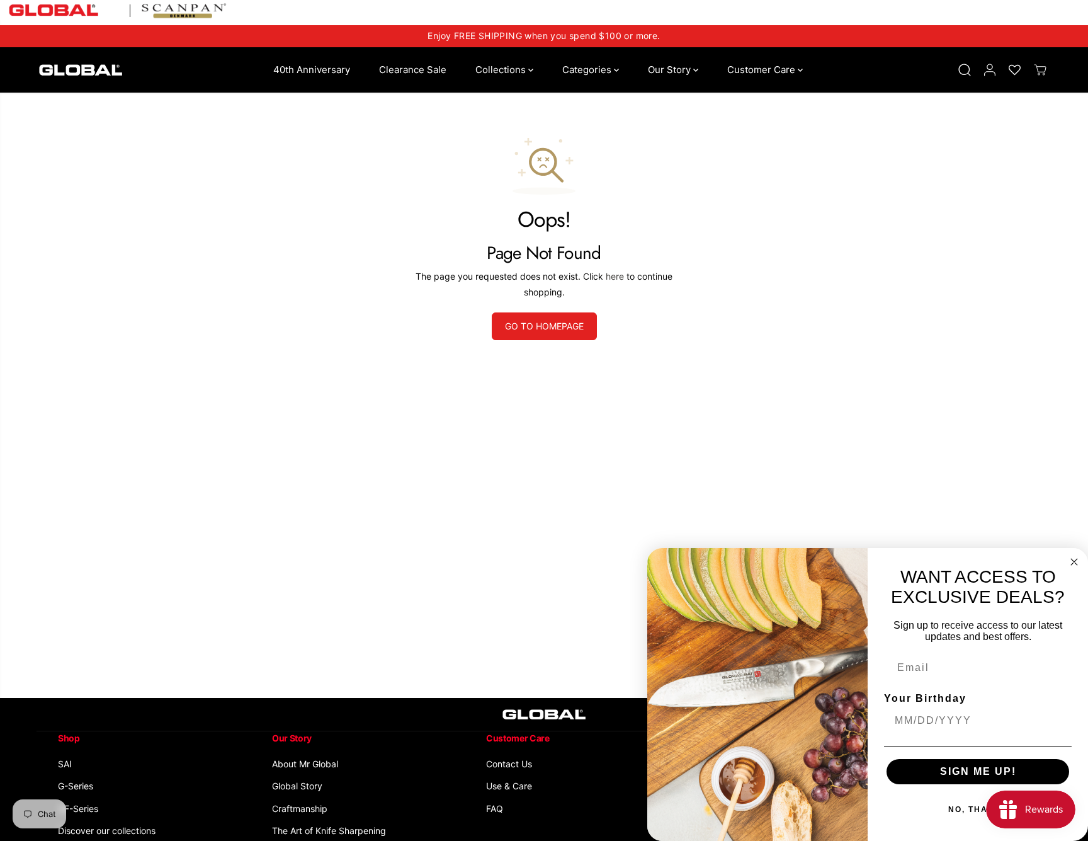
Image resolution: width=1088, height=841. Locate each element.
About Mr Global (305, 763)
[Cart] (1040, 70)
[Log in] (989, 70)
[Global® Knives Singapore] (81, 70)
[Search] (964, 70)
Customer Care (762, 70)
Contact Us (509, 763)
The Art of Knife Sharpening (329, 830)
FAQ (494, 808)
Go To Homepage (544, 326)
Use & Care (509, 786)
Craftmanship (299, 808)
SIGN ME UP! (978, 771)
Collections (501, 70)
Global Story (297, 786)
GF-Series (78, 808)
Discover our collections (107, 830)
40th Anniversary (311, 70)
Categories (588, 70)
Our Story (670, 70)
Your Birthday (925, 698)
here (615, 276)
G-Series (75, 786)
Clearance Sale (412, 70)
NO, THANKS (978, 809)
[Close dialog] (1074, 561)
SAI (65, 763)
